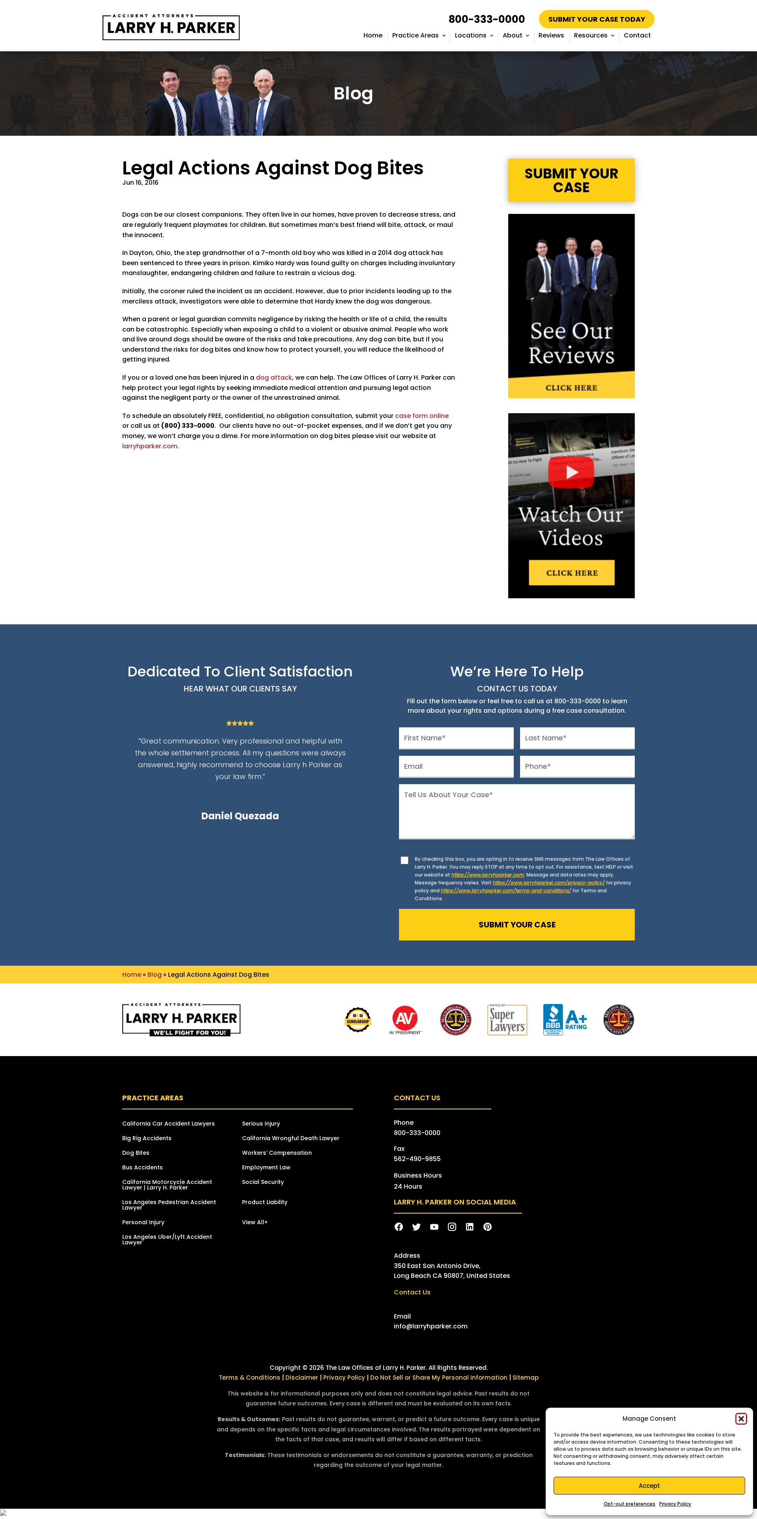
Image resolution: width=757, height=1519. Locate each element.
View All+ (255, 1222)
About (512, 35)
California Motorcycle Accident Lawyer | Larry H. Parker (167, 1185)
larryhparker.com (149, 446)
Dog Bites (135, 1153)
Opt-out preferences (629, 1503)
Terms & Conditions (249, 1377)
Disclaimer (301, 1377)
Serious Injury (261, 1124)
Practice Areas (415, 35)
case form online (422, 415)
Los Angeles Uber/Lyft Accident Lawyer (167, 1240)
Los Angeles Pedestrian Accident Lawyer (169, 1205)
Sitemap (526, 1377)
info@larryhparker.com (431, 1326)
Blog (154, 974)
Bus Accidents (142, 1168)
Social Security (263, 1182)
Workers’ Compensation (277, 1153)
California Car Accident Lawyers (168, 1124)
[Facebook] (399, 1227)
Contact (637, 35)
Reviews (551, 35)
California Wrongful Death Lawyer (290, 1138)
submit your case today (596, 19)
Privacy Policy (675, 1503)
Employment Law (266, 1168)
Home (373, 35)
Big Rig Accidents (147, 1138)
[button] (741, 1419)
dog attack (274, 377)
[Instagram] (452, 1227)
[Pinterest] (487, 1227)
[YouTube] (434, 1227)
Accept (649, 1486)
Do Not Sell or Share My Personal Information (438, 1377)
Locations (471, 35)
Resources (591, 35)
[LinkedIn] (470, 1227)
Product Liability (264, 1202)
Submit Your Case (572, 180)
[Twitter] (416, 1227)
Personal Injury (143, 1222)
